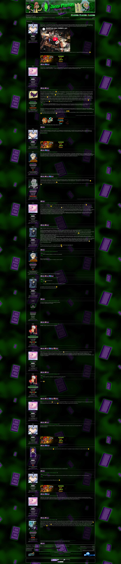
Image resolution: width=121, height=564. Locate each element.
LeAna (33, 178)
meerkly (33, 300)
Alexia (33, 66)
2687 (34, 105)
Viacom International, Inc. (67, 552)
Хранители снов (58, 17)
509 (34, 535)
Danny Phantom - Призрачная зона (32, 17)
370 (34, 144)
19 (57, 495)
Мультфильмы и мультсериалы (49, 17)
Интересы (41, 17)
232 (34, 366)
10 (34, 194)
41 (34, 242)
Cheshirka (34, 16)
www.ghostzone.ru (61, 553)
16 (58, 424)
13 (58, 350)
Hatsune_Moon (33, 447)
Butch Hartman (65, 551)
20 (34, 340)
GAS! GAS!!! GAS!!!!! (43, 346)
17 (57, 447)
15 (58, 400)
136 (34, 463)
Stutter (33, 226)
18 (57, 472)
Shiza (33, 251)
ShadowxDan (33, 519)
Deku (33, 23)
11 (58, 300)
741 (34, 267)
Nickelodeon (56, 552)
